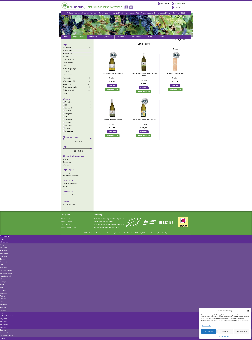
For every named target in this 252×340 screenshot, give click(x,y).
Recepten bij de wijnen (71, 175)
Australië (3, 310)
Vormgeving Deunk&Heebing (159, 233)
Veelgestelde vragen (6, 336)
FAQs (124, 233)
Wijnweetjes (4, 324)
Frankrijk (3, 282)
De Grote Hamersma (70, 183)
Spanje (2, 284)
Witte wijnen (67, 50)
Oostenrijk (3, 293)
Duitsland (3, 290)
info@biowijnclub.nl (68, 227)
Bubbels (66, 56)
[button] (248, 311)
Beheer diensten (206, 326)
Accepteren (209, 331)
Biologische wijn (69, 90)
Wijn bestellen (4, 242)
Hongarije (3, 299)
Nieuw (65, 186)
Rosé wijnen (67, 53)
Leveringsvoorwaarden (102, 233)
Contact (2, 338)
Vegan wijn (67, 84)
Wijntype (3, 245)
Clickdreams (145, 233)
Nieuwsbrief (130, 233)
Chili (1, 301)
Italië (1, 287)
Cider (65, 93)
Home (169, 40)
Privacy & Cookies (116, 233)
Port (64, 66)
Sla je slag (66, 72)
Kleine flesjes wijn (69, 69)
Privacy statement (224, 336)
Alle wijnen (3, 247)
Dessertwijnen (68, 63)
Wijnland (2, 279)
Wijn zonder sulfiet (69, 81)
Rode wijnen (67, 47)
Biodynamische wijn (70, 87)
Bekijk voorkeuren (241, 331)
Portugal (2, 296)
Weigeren (225, 331)
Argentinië (3, 307)
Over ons (3, 327)
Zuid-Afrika (3, 304)
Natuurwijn (67, 78)
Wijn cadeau (67, 75)
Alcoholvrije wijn (69, 59)
